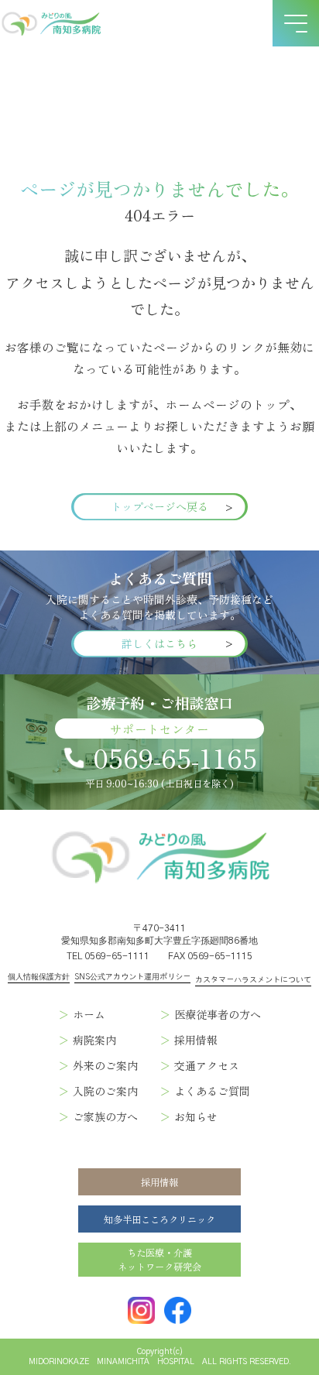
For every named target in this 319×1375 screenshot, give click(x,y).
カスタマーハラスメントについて (253, 980)
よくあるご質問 (212, 1091)
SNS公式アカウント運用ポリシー (132, 977)
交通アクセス (206, 1065)
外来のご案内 (105, 1065)
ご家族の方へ (105, 1116)
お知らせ (196, 1116)
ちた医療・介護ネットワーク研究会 (159, 1260)
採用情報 (196, 1040)
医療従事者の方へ (217, 1014)
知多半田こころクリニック (159, 1219)
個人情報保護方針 (39, 977)
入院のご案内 (105, 1091)
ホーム (89, 1014)
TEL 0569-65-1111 (108, 956)
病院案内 (94, 1040)
